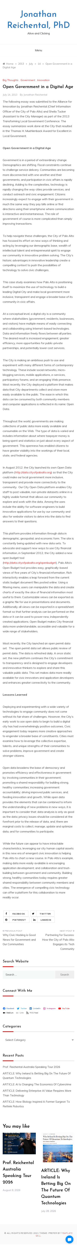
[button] (69, 1239)
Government (28, 80)
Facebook (19, 914)
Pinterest (19, 920)
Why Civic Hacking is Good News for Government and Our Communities (19, 939)
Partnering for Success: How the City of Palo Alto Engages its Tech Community (58, 942)
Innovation (43, 80)
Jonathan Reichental (35, 94)
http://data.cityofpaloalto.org (33, 472)
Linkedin (46, 920)
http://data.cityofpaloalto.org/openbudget (30, 562)
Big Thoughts (10, 80)
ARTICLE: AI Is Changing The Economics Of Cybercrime (37, 1084)
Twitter (45, 914)
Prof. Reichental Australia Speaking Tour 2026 (31, 1067)
